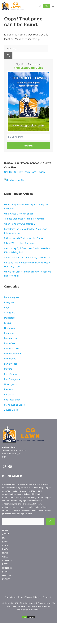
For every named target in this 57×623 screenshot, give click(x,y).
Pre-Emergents (12, 379)
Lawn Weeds (10, 363)
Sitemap (37, 597)
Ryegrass (9, 394)
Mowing (8, 368)
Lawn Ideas (10, 358)
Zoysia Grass (11, 409)
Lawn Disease (11, 348)
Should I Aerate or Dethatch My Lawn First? (27, 257)
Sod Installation (12, 399)
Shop (5, 571)
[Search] (8, 55)
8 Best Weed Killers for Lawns (19, 243)
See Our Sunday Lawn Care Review (24, 172)
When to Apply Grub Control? (19, 223)
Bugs (6, 307)
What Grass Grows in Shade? (19, 213)
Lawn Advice (11, 338)
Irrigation (9, 333)
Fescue (7, 322)
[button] (40, 6)
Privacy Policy (10, 597)
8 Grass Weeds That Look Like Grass (23, 238)
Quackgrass (10, 384)
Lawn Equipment (13, 353)
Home (5, 530)
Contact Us (47, 597)
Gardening (9, 328)
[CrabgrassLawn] (12, 6)
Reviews (8, 389)
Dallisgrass (9, 317)
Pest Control (10, 374)
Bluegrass (9, 302)
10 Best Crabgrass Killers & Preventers (24, 218)
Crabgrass (9, 312)
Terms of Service (25, 597)
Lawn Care (9, 343)
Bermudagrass (11, 297)
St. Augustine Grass (14, 404)
